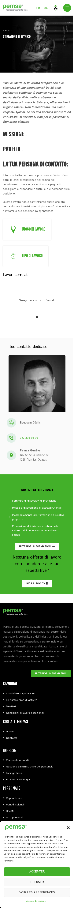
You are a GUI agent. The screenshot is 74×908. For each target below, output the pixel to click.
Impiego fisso (14, 773)
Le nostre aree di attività (21, 700)
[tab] (37, 317)
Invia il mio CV (35, 583)
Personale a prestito (18, 760)
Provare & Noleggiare (19, 780)
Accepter (37, 872)
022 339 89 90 (29, 438)
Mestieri (11, 706)
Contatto (11, 738)
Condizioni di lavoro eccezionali (25, 713)
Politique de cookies (35, 901)
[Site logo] (15, 8)
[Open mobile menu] (67, 8)
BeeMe (10, 811)
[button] (68, 828)
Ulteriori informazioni (35, 546)
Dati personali (14, 817)
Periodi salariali (15, 805)
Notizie (10, 731)
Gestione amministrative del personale (29, 767)
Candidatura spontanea (20, 693)
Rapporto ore (14, 798)
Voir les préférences (37, 893)
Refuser (37, 882)
